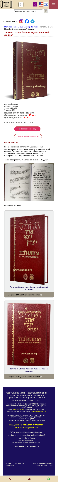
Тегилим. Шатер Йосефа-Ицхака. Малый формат (29, 370)
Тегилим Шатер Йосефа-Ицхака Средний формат (29, 288)
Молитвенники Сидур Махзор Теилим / (22, 27)
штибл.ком (10, 465)
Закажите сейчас (33, 295)
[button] (21, 4)
